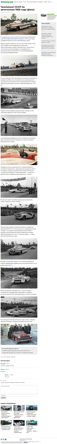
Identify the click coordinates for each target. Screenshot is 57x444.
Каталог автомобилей (32, 2)
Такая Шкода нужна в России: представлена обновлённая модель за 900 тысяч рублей (48, 47)
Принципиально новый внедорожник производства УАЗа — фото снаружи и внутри (48, 28)
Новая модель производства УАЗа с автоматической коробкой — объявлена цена (19, 429)
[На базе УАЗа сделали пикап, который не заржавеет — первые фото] (31, 422)
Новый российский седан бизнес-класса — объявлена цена (6, 428)
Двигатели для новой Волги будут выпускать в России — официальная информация (19, 414)
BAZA (49, 2)
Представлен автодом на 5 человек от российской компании (17, 352)
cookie (20, 442)
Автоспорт (13, 356)
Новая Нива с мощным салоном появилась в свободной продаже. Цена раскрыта (6, 414)
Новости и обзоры (18, 2)
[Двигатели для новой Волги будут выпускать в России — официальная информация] (19, 407)
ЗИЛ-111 (11, 265)
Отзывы (45, 2)
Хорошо (25, 442)
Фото (4, 356)
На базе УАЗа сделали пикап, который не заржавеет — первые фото (32, 429)
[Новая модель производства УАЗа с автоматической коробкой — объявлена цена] (19, 422)
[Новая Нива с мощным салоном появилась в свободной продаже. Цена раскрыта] (6, 407)
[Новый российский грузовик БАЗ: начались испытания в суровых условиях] (31, 407)
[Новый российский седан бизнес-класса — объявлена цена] (6, 422)
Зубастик (2, 369)
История (8, 356)
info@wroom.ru (22, 440)
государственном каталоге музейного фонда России (15, 37)
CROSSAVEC (3, 363)
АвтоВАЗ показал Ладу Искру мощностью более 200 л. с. (16, 350)
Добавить (3, 397)
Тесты (24, 2)
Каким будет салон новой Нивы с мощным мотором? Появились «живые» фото (48, 54)
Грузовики (40, 2)
